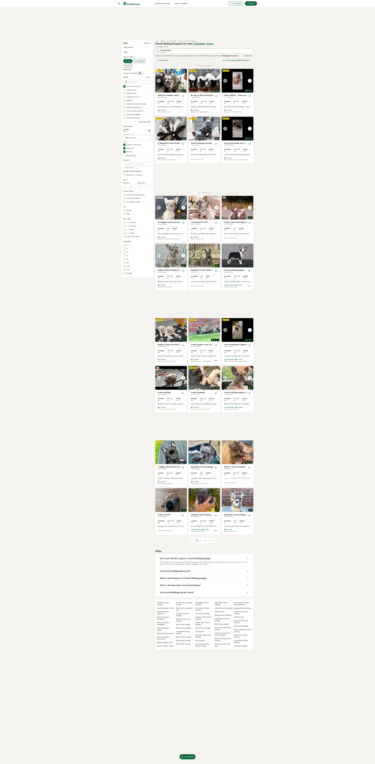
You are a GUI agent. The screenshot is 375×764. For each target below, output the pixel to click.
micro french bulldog (183, 628)
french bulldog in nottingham (163, 623)
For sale (128, 61)
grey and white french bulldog (203, 636)
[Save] (183, 96)
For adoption (139, 61)
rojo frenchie (200, 640)
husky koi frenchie (240, 646)
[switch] (141, 73)
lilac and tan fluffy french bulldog (202, 645)
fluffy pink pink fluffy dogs (222, 645)
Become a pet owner (162, 3)
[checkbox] (124, 86)
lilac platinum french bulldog (222, 620)
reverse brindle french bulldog (223, 639)
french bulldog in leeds (165, 646)
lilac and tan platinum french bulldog (222, 634)
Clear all (147, 43)
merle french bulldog (183, 637)
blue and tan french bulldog (241, 621)
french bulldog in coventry (163, 604)
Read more (248, 56)
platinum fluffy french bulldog (203, 618)
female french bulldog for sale (184, 604)
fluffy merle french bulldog (241, 612)
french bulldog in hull (164, 642)
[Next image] (183, 81)
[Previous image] (159, 81)
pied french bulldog (241, 626)
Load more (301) (144, 122)
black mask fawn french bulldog (242, 630)
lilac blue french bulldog (223, 608)
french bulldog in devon (165, 633)
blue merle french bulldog (240, 636)
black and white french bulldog (223, 628)
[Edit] (149, 130)
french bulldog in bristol (165, 608)
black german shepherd (223, 615)
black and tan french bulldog (183, 620)
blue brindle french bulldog (241, 641)
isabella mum (219, 612)
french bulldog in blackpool (163, 612)
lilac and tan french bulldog (202, 609)
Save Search (163, 60)
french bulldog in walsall (163, 629)
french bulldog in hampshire (163, 618)
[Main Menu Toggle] (119, 3)
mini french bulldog (221, 624)
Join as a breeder (181, 3)
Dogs (125, 52)
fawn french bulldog (183, 640)
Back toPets (128, 47)
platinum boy (238, 617)
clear (148, 77)
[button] (171, 81)
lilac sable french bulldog (221, 604)
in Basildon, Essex (203, 43)
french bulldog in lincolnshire (163, 638)
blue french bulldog (183, 624)
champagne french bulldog (202, 604)
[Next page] (217, 540)
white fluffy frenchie (183, 644)
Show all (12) (131, 156)
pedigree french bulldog (242, 608)
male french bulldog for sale (184, 609)
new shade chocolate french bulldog (241, 604)
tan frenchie (199, 631)
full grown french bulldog (182, 614)
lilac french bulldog (202, 613)
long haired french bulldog (182, 632)
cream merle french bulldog (202, 623)
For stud (128, 66)
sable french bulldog (202, 628)
